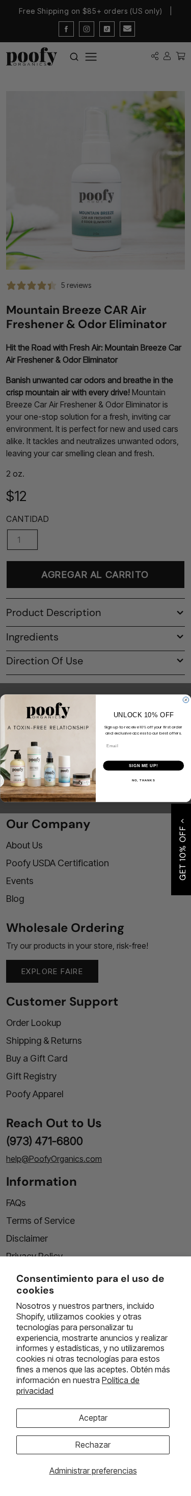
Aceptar (93, 1418)
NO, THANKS (143, 780)
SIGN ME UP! (143, 765)
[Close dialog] (186, 700)
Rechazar (93, 1445)
